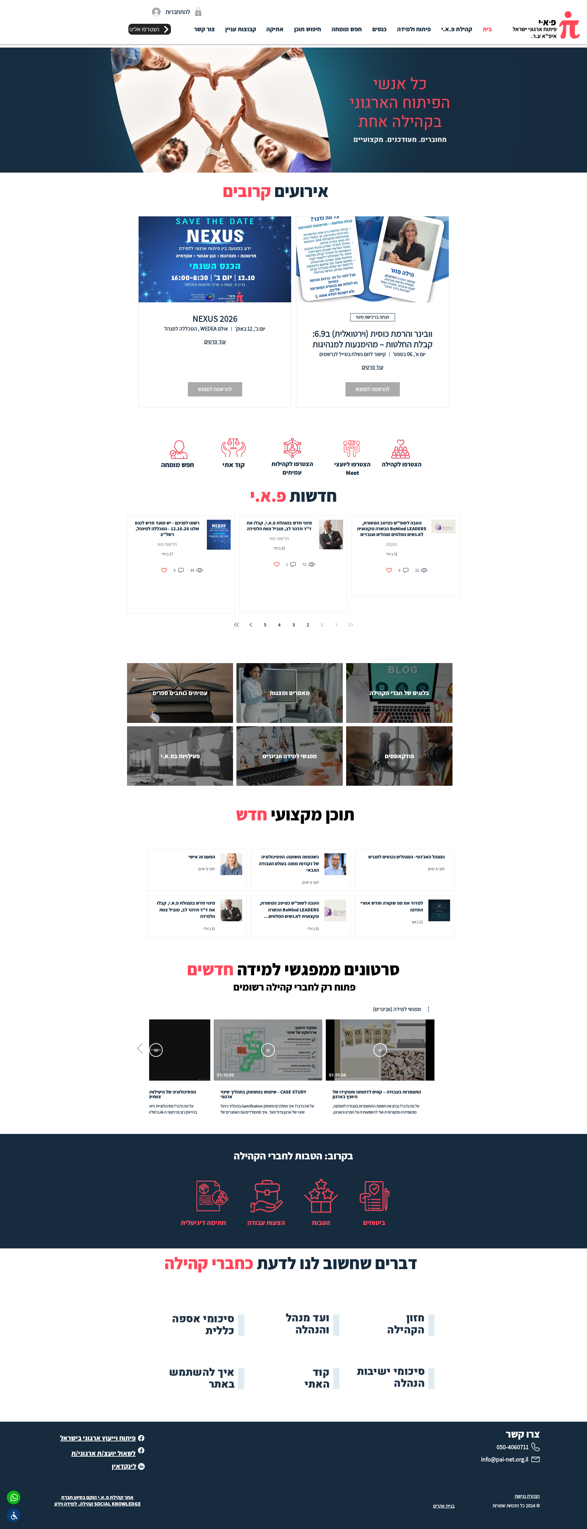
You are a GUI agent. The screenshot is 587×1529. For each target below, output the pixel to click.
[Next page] (251, 625)
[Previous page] (336, 625)
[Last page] (236, 625)
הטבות (391, 544)
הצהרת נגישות (527, 1496)
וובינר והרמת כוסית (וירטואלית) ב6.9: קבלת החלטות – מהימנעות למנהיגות (372, 338)
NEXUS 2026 (215, 318)
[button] (198, 11)
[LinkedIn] (141, 1466)
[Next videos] (139, 1048)
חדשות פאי (279, 538)
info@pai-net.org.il (505, 1459)
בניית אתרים (444, 1506)
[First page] (350, 625)
